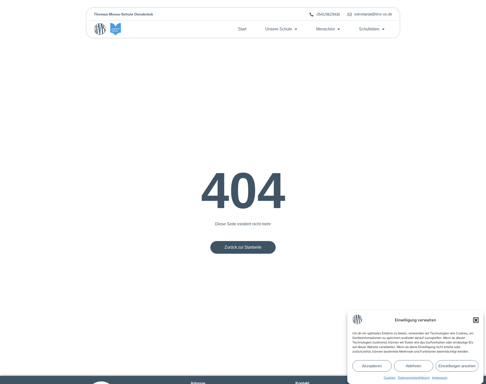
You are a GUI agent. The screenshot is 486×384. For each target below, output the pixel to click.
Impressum (439, 377)
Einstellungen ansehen (457, 366)
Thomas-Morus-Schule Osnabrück (123, 14)
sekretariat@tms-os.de (373, 14)
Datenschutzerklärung (414, 377)
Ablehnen (413, 366)
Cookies (389, 377)
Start (242, 29)
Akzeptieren (372, 366)
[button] (475, 320)
